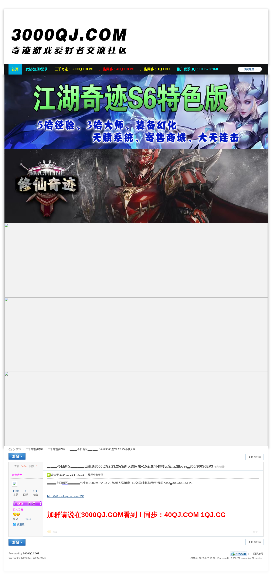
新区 (65, 483)
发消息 (20, 524)
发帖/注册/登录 (37, 69)
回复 (55, 531)
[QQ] (238, 553)
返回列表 (256, 456)
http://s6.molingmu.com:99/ (65, 496)
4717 (36, 490)
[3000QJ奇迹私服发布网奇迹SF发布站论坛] (72, 61)
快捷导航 (249, 69)
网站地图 (258, 553)
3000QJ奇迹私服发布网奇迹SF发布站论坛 (10, 449)
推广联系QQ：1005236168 (197, 69)
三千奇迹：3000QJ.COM (73, 69)
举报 (255, 531)
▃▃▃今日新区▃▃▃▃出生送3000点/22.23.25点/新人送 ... (104, 449)
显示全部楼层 (95, 474)
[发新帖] (17, 456)
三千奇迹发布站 (34, 449)
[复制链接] (219, 466)
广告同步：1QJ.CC (155, 69)
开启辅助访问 (262, 3)
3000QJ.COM (31, 553)
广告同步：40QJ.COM (116, 69)
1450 (16, 490)
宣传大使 (17, 474)
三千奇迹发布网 (56, 449)
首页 (15, 69)
